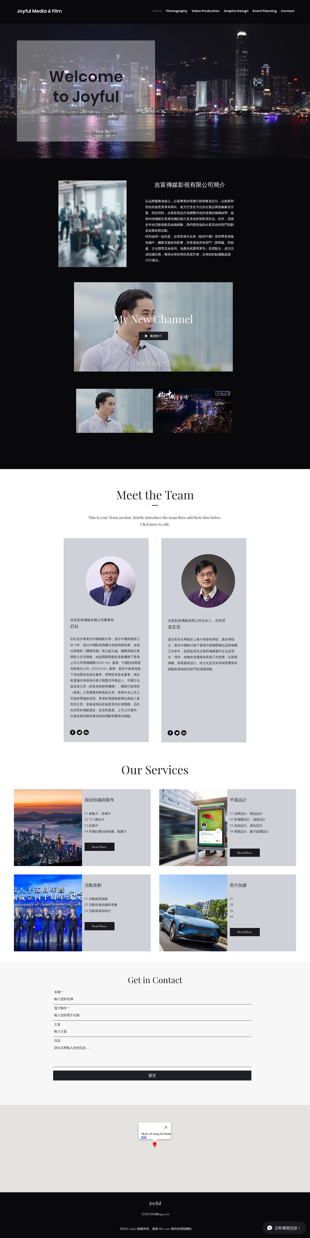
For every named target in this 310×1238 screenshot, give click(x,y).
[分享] (219, 276)
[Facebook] (72, 732)
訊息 (57, 1040)
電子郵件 (60, 1008)
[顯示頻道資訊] (229, 276)
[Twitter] (79, 732)
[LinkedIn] (86, 732)
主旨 (57, 1024)
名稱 (57, 991)
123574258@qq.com (155, 1214)
